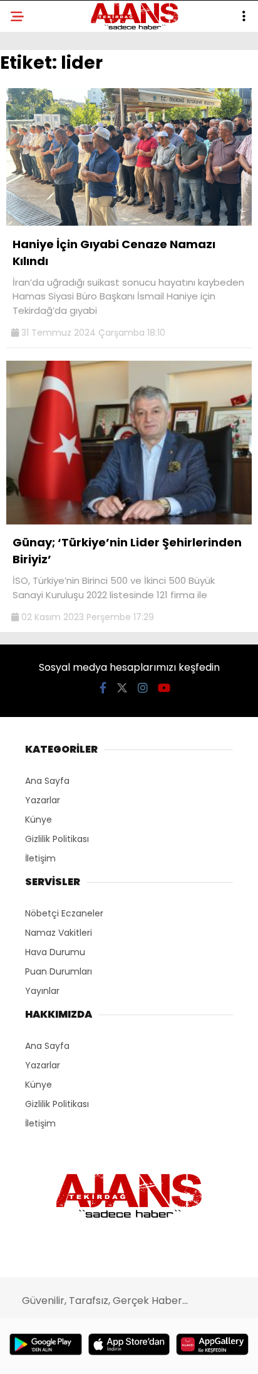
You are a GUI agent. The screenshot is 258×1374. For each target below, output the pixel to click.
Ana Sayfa (47, 781)
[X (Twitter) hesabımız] (122, 688)
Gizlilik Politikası (57, 839)
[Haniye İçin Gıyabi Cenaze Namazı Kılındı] (129, 222)
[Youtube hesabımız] (164, 688)
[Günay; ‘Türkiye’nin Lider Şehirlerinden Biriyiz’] (129, 521)
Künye (38, 819)
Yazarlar (42, 800)
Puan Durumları (58, 971)
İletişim (40, 858)
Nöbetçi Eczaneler (64, 913)
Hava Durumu (55, 952)
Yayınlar (42, 991)
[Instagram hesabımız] (143, 688)
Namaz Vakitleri (58, 932)
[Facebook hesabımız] (103, 688)
